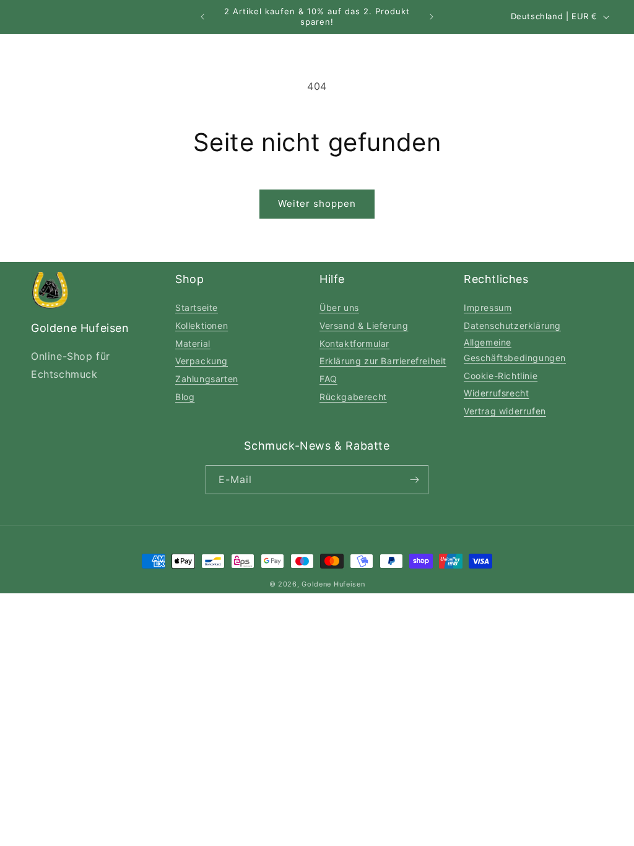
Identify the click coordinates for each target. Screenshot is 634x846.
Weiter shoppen (317, 203)
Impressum (487, 307)
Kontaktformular (354, 343)
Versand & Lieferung (363, 325)
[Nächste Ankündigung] (431, 16)
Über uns (339, 307)
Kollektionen (201, 325)
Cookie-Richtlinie (500, 375)
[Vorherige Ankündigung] (202, 16)
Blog (184, 396)
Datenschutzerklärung (512, 325)
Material (193, 343)
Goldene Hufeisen (333, 584)
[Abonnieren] (414, 479)
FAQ (328, 378)
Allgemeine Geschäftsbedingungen (515, 350)
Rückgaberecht (353, 396)
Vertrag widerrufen (505, 411)
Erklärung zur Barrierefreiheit (382, 360)
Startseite (196, 307)
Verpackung (201, 360)
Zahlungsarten (206, 378)
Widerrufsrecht (496, 393)
